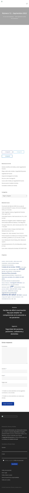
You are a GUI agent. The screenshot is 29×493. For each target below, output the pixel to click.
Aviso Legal (4, 472)
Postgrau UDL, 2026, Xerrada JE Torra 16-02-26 (12, 233)
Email (3, 375)
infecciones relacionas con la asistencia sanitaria (11, 280)
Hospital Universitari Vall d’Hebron (8, 275)
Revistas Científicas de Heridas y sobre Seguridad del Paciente (14, 167)
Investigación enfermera (16, 282)
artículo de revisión (9, 261)
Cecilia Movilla (4, 263)
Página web (4, 382)
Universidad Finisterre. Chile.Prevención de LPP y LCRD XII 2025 (14, 217)
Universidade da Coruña (6, 298)
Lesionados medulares (14, 284)
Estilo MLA (3, 271)
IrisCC (24, 282)
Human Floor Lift (18, 275)
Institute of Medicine (6, 282)
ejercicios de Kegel (12, 269)
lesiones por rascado (5, 287)
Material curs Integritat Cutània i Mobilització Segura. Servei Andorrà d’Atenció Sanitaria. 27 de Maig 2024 (14, 221)
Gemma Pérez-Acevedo (9, 273)
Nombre (4, 368)
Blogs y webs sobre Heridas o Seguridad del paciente (14, 171)
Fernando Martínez (16, 271)
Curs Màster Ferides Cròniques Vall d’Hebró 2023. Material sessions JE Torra (13, 230)
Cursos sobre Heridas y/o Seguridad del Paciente (13, 180)
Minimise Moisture (17, 287)
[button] (27, 3)
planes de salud (13, 289)
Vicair (15, 298)
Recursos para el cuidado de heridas (10, 183)
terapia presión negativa (6, 296)
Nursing (23, 287)
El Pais (17, 269)
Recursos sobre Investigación (8, 178)
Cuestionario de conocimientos (7, 265)
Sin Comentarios (14, 18)
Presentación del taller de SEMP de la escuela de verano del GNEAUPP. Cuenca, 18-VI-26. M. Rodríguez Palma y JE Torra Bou (14, 207)
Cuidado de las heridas (8, 267)
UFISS (22, 296)
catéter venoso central (17, 261)
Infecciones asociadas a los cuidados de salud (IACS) (13, 278)
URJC (12, 298)
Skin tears (19, 295)
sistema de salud (9, 295)
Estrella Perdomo (9, 271)
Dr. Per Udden (23, 267)
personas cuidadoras (5, 288)
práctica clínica (4, 290)
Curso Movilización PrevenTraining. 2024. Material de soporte (14, 240)
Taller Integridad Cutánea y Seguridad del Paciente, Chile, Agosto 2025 (13, 213)
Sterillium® (25, 295)
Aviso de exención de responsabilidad (10, 477)
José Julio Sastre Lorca (6, 284)
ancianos (3, 261)
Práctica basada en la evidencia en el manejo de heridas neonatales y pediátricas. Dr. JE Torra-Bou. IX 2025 (14, 236)
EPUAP (22, 269)
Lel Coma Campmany (9, 16)
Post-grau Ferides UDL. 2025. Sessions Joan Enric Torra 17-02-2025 (14, 225)
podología (19, 288)
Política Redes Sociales (7, 475)
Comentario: (4, 346)
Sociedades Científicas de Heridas (9, 185)
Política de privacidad (18, 460)
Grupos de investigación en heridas (10, 176)
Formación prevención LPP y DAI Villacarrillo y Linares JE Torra (14, 245)
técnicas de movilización (15, 296)
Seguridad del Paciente (7, 173)
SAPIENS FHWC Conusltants (13, 290)
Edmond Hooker (5, 269)
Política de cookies (6, 480)
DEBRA (18, 267)
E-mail (3, 454)
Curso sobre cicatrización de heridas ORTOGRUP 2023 (14, 248)
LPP (12, 286)
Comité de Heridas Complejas (13, 263)
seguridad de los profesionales (9, 292)
